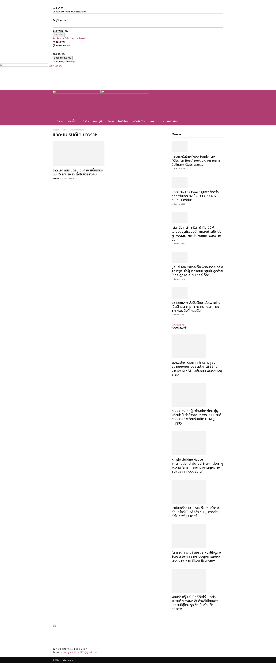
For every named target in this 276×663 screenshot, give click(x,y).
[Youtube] (96, 5)
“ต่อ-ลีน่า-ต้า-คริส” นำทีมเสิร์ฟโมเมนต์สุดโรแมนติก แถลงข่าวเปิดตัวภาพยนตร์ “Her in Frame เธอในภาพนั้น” (196, 233)
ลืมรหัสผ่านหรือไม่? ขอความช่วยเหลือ (70, 38)
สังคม (111, 121)
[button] (219, 94)
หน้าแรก (59, 121)
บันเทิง (85, 121)
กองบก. (56, 178)
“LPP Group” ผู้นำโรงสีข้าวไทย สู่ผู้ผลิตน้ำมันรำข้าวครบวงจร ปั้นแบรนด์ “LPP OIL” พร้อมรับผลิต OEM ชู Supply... (196, 416)
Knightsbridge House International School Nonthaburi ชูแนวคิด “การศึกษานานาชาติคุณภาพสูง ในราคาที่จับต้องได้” (197, 465)
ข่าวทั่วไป (72, 121)
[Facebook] (89, 5)
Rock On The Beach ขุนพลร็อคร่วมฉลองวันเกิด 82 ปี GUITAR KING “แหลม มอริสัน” (196, 195)
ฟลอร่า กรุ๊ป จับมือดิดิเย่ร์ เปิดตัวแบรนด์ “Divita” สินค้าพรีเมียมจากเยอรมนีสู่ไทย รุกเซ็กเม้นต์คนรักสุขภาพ (195, 602)
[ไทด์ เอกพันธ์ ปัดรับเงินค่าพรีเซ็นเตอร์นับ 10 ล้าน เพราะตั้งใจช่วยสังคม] (78, 153)
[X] (94, 5)
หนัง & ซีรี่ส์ (139, 121)
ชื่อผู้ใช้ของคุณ (59, 20)
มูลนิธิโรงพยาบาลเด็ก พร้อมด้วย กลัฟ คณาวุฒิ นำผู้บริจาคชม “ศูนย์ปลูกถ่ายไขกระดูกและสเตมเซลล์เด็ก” (197, 271)
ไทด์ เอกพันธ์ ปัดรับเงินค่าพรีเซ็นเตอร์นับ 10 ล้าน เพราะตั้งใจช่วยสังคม (78, 172)
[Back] (102, 5)
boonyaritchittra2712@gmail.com (80, 652)
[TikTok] (92, 5)
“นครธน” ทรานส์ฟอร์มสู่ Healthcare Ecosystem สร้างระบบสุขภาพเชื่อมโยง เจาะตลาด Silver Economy (196, 556)
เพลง (152, 121)
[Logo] (77, 92)
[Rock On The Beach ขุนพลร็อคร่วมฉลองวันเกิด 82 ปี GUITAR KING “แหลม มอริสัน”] (197, 182)
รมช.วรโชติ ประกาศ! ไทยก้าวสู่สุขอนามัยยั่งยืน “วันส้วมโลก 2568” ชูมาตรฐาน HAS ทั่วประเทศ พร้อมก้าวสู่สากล (197, 368)
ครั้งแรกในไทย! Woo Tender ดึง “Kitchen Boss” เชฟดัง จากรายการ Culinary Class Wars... (196, 160)
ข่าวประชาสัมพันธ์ (169, 121)
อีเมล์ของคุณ (59, 54)
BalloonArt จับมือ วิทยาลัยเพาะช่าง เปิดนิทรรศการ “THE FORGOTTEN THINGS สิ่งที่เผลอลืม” (196, 306)
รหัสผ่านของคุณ (60, 31)
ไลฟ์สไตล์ (123, 121)
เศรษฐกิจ (98, 121)
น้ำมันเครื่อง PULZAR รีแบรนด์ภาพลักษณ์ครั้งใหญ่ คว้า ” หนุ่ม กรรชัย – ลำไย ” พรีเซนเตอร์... (196, 511)
